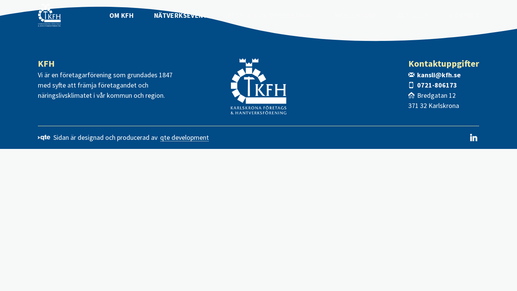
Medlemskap (356, 15)
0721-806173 (437, 85)
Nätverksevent (180, 15)
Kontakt (464, 15)
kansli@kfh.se (439, 74)
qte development (184, 137)
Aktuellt (413, 15)
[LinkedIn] (473, 137)
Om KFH (121, 15)
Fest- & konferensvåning (271, 15)
